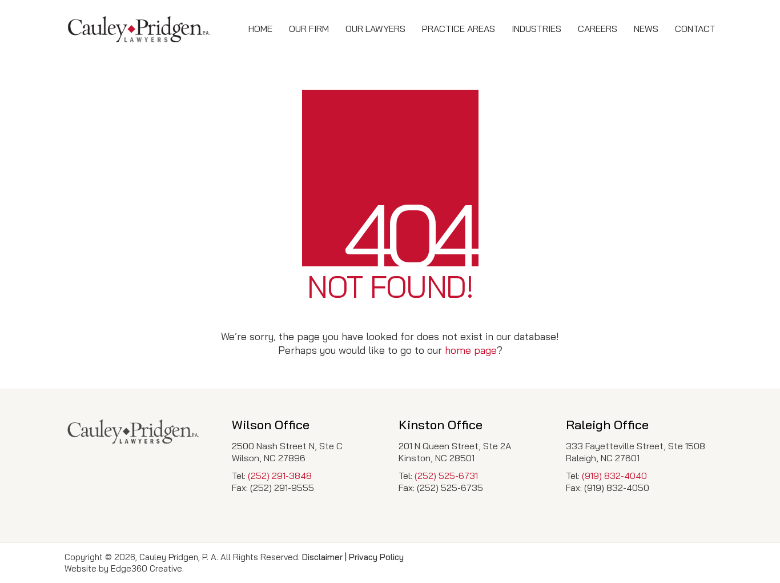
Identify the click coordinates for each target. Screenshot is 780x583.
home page (471, 350)
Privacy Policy (376, 557)
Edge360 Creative (146, 568)
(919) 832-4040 (614, 475)
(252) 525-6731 (446, 475)
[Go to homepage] (139, 29)
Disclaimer (322, 557)
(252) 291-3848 (280, 475)
